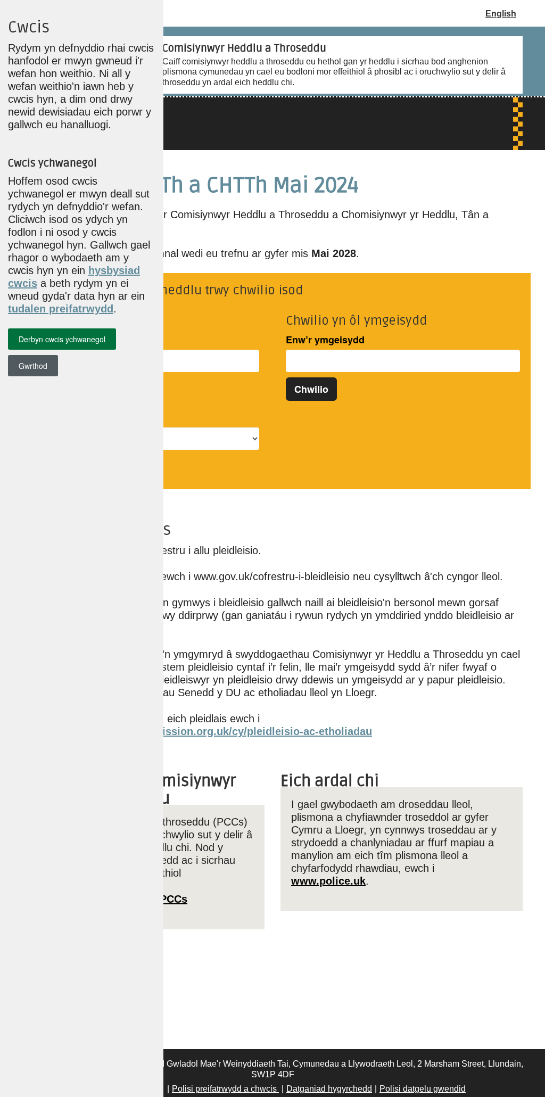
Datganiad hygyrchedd (329, 1088)
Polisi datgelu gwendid (422, 1088)
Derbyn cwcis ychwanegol (62, 339)
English (500, 13)
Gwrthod (33, 365)
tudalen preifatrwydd (60, 309)
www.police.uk (328, 881)
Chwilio (311, 389)
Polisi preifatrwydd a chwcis (225, 1088)
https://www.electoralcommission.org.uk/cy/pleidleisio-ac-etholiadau (197, 731)
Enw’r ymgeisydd (325, 340)
